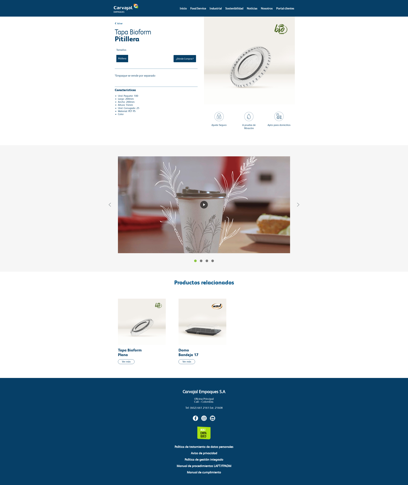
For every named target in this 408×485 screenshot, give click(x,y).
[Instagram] (204, 418)
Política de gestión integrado (204, 459)
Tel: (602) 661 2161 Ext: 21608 (204, 407)
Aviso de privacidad (204, 453)
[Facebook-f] (195, 418)
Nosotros (267, 8)
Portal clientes (285, 8)
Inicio (183, 8)
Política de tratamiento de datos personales (204, 446)
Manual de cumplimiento (204, 472)
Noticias (252, 8)
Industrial (216, 8)
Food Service (198, 8)
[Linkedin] (212, 418)
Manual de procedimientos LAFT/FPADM (204, 466)
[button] (109, 204)
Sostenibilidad (234, 8)
